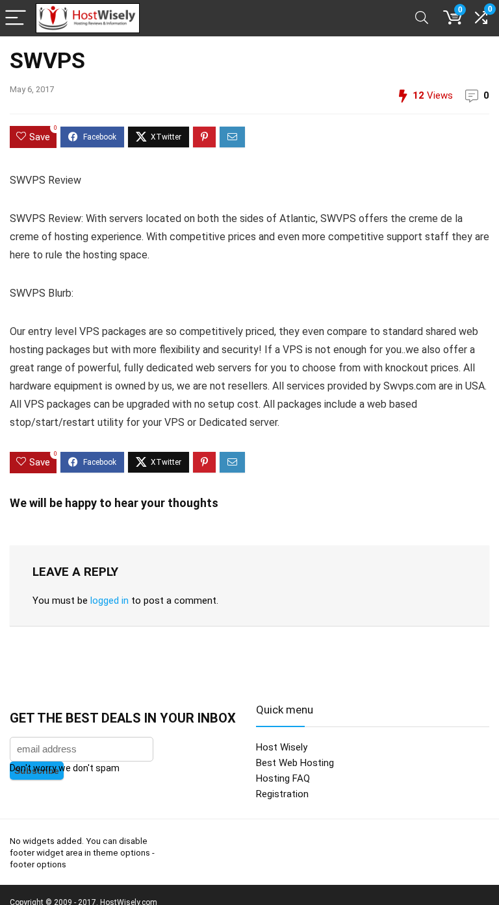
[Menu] (15, 18)
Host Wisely (281, 747)
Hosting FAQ (283, 778)
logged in (109, 600)
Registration (282, 794)
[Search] (421, 18)
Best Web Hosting (295, 763)
